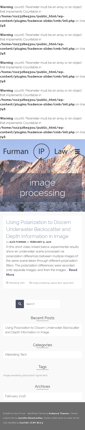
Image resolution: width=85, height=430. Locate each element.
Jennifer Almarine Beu (30, 418)
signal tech (68, 283)
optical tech (56, 283)
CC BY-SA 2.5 (36, 423)
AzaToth (24, 423)
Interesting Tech (17, 283)
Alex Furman (17, 242)
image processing (41, 283)
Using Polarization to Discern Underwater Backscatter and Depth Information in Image (42, 330)
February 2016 (15, 396)
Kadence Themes (59, 413)
